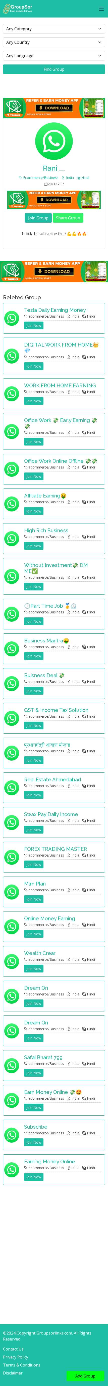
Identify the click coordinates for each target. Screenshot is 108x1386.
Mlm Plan (35, 884)
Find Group (54, 69)
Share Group (68, 218)
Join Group (38, 218)
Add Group (85, 1376)
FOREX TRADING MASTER (55, 849)
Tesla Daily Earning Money (55, 310)
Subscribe (35, 1127)
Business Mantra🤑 (46, 641)
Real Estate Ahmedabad (52, 780)
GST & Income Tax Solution (56, 710)
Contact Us (13, 1349)
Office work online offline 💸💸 (60, 461)
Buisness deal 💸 (44, 675)
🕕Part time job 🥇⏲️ (50, 606)
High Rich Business (46, 530)
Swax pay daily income (51, 814)
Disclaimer (13, 1373)
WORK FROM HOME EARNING (60, 386)
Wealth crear (40, 953)
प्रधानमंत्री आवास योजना (47, 745)
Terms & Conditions (21, 1365)
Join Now (33, 325)
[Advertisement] (54, 1244)
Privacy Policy (15, 1357)
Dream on (36, 988)
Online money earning (49, 919)
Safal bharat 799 (43, 1057)
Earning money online (49, 1162)
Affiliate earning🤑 (45, 496)
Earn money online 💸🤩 (53, 1092)
